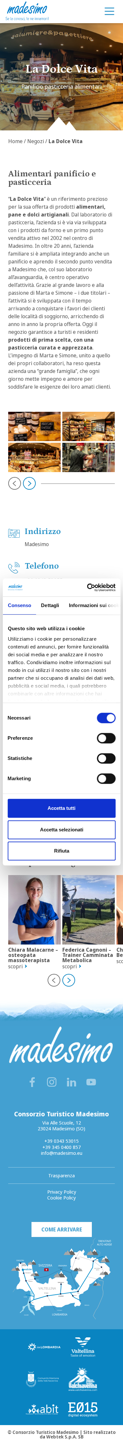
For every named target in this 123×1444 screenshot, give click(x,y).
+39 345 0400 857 (61, 1147)
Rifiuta (61, 851)
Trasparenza (61, 1175)
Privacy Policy (61, 1191)
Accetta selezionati (61, 829)
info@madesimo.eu (61, 1153)
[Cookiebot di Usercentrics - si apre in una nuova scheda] (87, 587)
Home (15, 141)
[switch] (106, 738)
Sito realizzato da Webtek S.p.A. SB (78, 1434)
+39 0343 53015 (61, 1141)
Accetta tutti (61, 808)
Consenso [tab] (19, 605)
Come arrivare (61, 1229)
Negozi (35, 141)
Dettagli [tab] (50, 605)
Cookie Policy (61, 1197)
